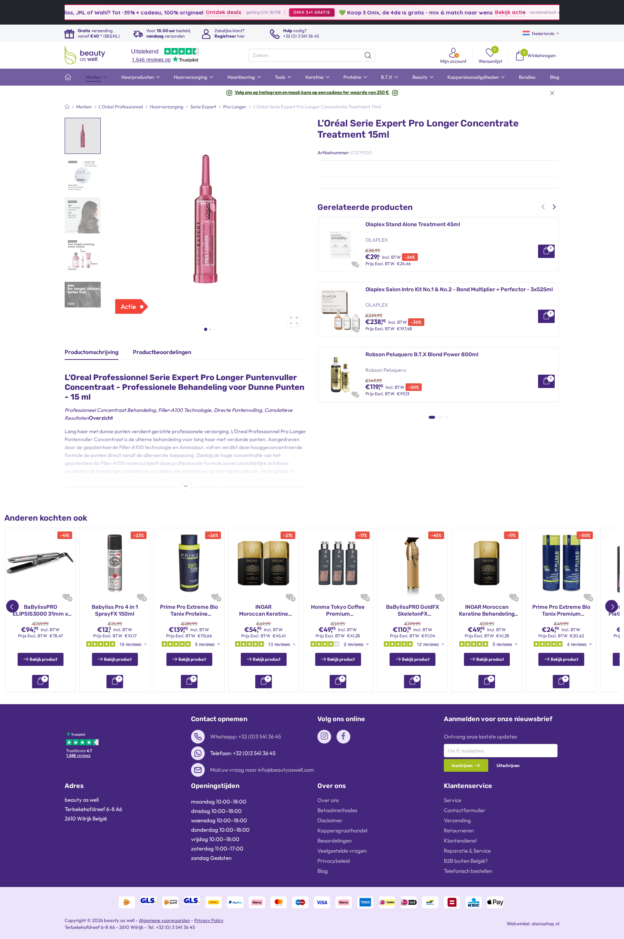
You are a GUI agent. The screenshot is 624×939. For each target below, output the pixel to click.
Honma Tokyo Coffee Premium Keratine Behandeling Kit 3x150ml (338, 611)
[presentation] (312, 55)
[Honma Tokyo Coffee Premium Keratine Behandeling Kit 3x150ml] (338, 563)
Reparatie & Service (467, 850)
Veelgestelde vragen (342, 850)
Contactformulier (464, 810)
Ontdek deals (196, 12)
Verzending (457, 820)
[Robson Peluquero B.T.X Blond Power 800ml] (340, 374)
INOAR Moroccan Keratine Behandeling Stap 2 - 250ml (487, 611)
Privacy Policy (209, 920)
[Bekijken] (546, 251)
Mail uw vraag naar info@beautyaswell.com (262, 769)
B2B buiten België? (466, 860)
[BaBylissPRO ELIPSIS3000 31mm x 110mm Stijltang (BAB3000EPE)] (40, 563)
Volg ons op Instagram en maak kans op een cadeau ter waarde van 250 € (312, 92)
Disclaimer (329, 820)
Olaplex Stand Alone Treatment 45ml (412, 224)
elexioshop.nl (545, 923)
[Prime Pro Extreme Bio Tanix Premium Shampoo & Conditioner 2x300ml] (561, 563)
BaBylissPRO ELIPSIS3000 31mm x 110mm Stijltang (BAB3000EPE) (40, 611)
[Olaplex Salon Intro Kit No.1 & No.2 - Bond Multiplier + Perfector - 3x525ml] (340, 309)
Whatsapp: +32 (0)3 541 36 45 (245, 736)
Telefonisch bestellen (468, 870)
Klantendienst (460, 840)
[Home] (67, 106)
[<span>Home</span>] (68, 77)
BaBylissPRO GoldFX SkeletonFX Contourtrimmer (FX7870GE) (412, 611)
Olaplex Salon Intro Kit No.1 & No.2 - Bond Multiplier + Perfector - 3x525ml (459, 289)
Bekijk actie (483, 12)
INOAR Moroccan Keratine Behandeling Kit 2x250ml (263, 611)
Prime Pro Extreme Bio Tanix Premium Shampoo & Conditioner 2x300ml (561, 611)
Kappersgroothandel (342, 830)
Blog (322, 870)
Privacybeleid (333, 860)
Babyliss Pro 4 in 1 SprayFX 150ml (115, 610)
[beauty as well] (85, 55)
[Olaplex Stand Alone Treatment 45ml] (340, 244)
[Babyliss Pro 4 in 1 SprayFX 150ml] (115, 563)
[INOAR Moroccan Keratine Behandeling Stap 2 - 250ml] (487, 563)
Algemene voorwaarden (164, 920)
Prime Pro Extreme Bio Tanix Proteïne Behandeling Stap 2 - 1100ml (189, 611)
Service (452, 800)
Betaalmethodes (337, 810)
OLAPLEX (376, 240)
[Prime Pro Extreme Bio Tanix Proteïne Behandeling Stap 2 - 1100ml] (189, 563)
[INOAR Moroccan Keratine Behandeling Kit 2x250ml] (264, 563)
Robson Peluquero (385, 370)
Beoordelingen (334, 840)
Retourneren (459, 830)
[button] (205, 329)
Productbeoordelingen (162, 352)
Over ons (328, 800)
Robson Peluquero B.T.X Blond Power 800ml (421, 354)
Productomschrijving (91, 352)
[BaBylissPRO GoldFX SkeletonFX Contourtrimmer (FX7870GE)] (412, 563)
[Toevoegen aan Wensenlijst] (354, 264)
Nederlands (543, 33)
